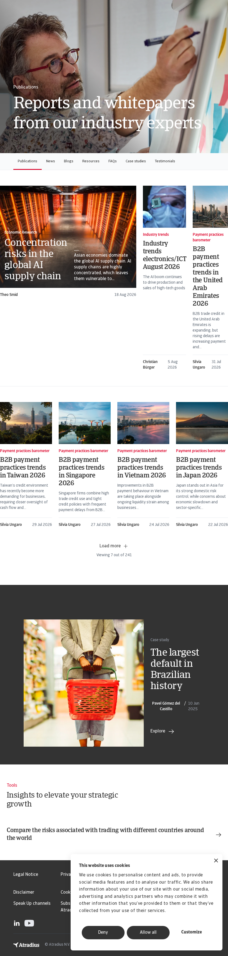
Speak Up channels (32, 903)
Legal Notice (25, 874)
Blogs (68, 161)
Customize (191, 932)
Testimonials (165, 161)
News (50, 161)
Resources (91, 161)
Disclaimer (23, 892)
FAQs (112, 161)
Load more (110, 546)
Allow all (148, 932)
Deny (103, 932)
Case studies (136, 161)
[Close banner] (216, 861)
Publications (27, 161)
